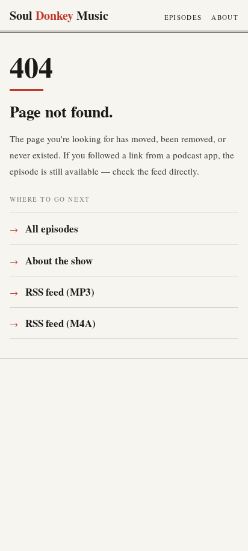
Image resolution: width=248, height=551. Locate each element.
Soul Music (59, 16)
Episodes (183, 17)
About (224, 17)
